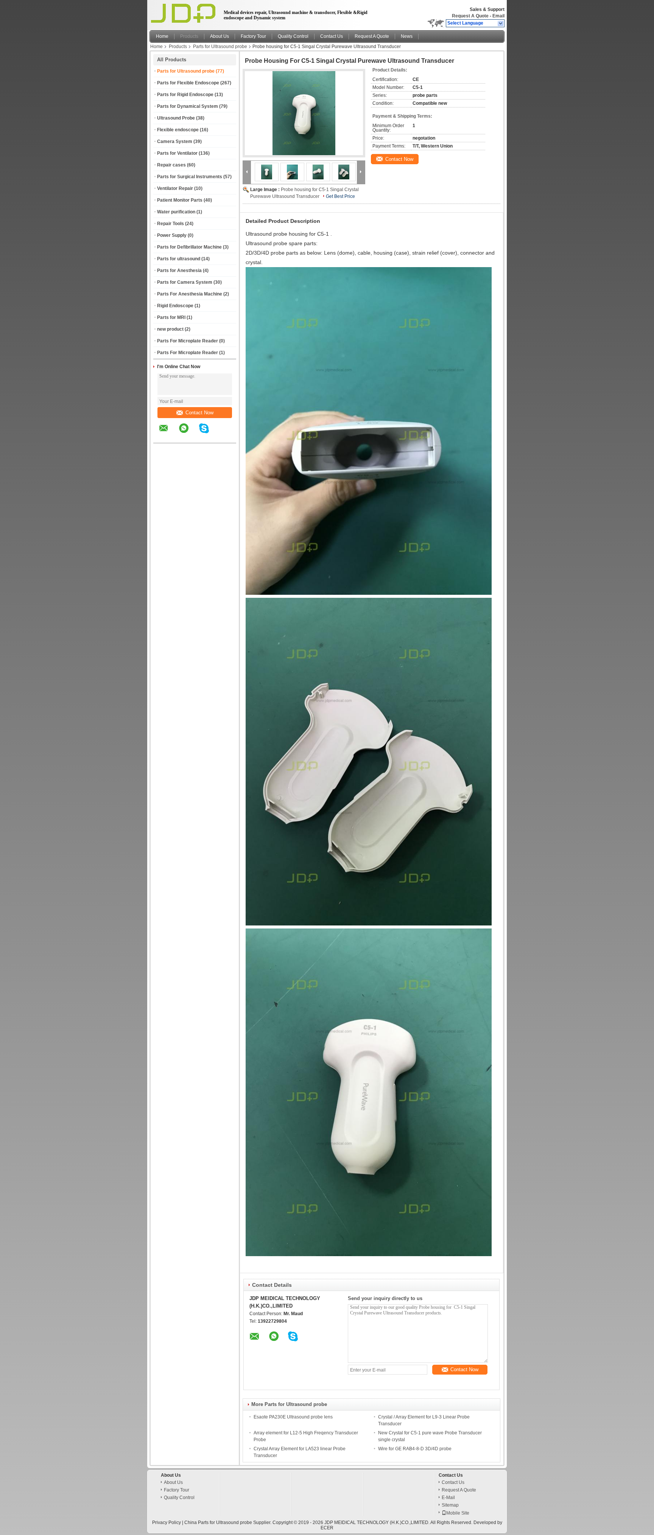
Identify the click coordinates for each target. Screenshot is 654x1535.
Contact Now (199, 412)
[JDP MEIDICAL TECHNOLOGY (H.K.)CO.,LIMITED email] (168, 434)
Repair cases (171, 165)
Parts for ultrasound (178, 258)
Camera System (174, 141)
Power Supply (172, 235)
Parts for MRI (171, 317)
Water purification (176, 212)
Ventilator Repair (175, 188)
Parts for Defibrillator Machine (189, 247)
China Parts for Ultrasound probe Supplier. (228, 1522)
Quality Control (293, 36)
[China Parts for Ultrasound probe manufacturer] (184, 13)
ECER (327, 1527)
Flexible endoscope (178, 129)
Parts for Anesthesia (179, 270)
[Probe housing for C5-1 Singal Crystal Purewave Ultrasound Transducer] (304, 113)
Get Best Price (340, 196)
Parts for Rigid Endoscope (185, 94)
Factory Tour (253, 36)
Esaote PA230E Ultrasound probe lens (293, 1417)
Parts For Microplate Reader (187, 341)
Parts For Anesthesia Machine (189, 294)
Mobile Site (457, 1513)
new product (170, 329)
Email (498, 16)
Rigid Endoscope (175, 305)
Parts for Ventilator (177, 153)
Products (189, 36)
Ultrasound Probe (176, 118)
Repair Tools (170, 223)
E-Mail (448, 1497)
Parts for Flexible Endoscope (188, 83)
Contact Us (331, 36)
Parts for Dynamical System (187, 106)
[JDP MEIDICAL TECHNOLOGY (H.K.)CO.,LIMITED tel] (224, 436)
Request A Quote (470, 16)
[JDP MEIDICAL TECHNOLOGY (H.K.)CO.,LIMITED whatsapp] (188, 434)
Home (162, 36)
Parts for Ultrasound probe (220, 46)
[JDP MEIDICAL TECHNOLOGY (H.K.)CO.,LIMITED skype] (208, 434)
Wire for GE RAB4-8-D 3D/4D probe (415, 1448)
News (407, 36)
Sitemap (450, 1505)
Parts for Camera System (184, 282)
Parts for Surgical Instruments (189, 176)
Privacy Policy (166, 1522)
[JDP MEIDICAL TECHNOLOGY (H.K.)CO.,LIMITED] (501, 23)
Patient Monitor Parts (179, 200)
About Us (219, 36)
